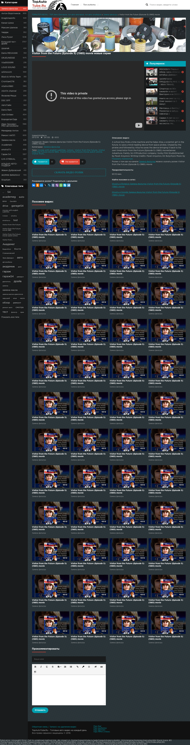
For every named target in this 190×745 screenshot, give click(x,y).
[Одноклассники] (37, 185)
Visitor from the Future (12, 224)
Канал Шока (7, 23)
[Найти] (147, 5)
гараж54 (8, 276)
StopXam (5, 180)
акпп (20, 267)
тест (5, 312)
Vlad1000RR (7, 62)
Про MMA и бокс (101, 732)
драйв (18, 281)
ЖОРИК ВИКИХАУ (10, 175)
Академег (9, 244)
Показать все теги (10, 317)
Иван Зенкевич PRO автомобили (9, 125)
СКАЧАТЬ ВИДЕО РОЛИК (68, 172)
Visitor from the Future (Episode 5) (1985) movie (49, 236)
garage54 (17, 206)
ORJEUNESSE (8, 58)
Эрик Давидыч (8, 258)
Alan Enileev (7, 115)
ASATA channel (8, 91)
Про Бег (97, 726)
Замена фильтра (9, 9)
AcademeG (6, 145)
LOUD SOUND (8, 67)
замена (5, 286)
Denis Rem (6, 110)
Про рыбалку (89, 5)
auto (21, 197)
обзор (6, 303)
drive (5, 206)
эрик (22, 312)
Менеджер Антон (9, 131)
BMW (5, 201)
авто (20, 258)
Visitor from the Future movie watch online (12, 235)
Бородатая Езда (9, 119)
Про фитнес (99, 730)
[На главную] (49, 5)
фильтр (14, 312)
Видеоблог (7, 249)
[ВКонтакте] (33, 185)
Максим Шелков (9, 28)
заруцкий (6, 298)
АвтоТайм (6, 105)
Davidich (13, 201)
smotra (14, 216)
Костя (17, 249)
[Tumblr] (53, 185)
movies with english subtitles (10, 211)
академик (9, 267)
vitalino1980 (7, 86)
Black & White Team (11, 77)
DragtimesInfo (8, 18)
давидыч (20, 277)
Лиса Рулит (7, 37)
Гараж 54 (6, 154)
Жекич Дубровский (11, 170)
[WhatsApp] (61, 185)
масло (22, 298)
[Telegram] (68, 185)
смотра (20, 307)
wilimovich (6, 72)
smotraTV (6, 150)
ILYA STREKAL (8, 159)
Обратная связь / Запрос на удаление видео (54, 727)
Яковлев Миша (8, 96)
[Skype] (64, 185)
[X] (45, 185)
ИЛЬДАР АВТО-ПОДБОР (9, 165)
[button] (35, 666)
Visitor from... (8, 240)
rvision (5, 216)
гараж (7, 271)
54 (9, 192)
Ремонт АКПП (8, 135)
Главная (75, 5)
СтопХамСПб (7, 81)
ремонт (17, 303)
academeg (9, 197)
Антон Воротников (10, 13)
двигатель (7, 281)
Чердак (4, 32)
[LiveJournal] (49, 185)
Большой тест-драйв (8, 43)
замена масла (10, 290)
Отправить (40, 710)
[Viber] (57, 185)
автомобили (7, 262)
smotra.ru (6, 220)
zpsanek (5, 48)
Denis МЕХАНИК (9, 53)
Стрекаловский (9, 253)
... (3, 192)
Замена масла (8, 140)
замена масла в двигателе (13, 294)
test (15, 220)
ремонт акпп (7, 307)
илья (15, 298)
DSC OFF (5, 100)
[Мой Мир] (41, 185)
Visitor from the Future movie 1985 (12, 229)
